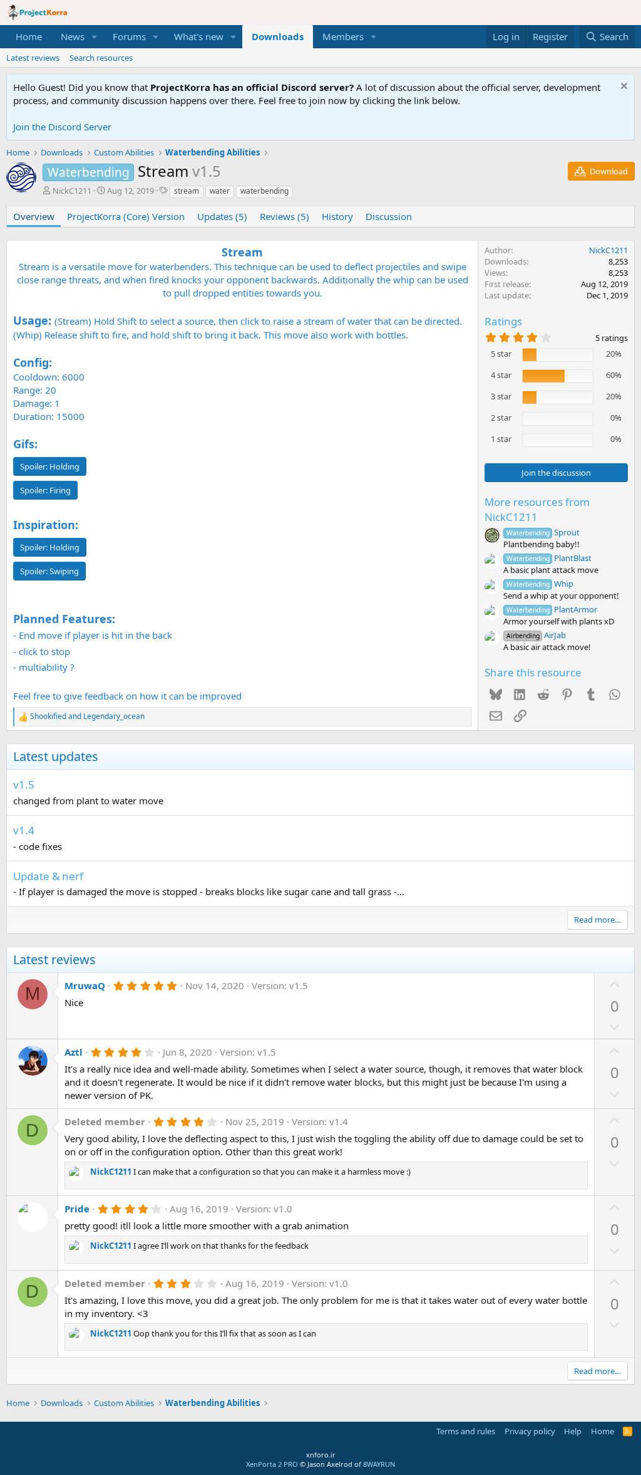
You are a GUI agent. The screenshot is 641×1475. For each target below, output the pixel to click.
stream (186, 191)
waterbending (264, 191)
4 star (501, 375)
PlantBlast (549, 558)
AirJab (536, 635)
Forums (129, 36)
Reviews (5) (284, 216)
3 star (501, 396)
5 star (501, 353)
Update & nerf (48, 876)
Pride (77, 1208)
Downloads (278, 36)
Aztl (73, 1052)
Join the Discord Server (62, 126)
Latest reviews (32, 57)
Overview (33, 216)
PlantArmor (551, 609)
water (220, 191)
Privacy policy (530, 1431)
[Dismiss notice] (622, 87)
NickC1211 (72, 190)
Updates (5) (222, 216)
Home (29, 36)
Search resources (101, 57)
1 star (501, 438)
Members (343, 36)
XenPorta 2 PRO (272, 1464)
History (337, 216)
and (87, 716)
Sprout (543, 532)
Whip (539, 583)
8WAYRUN (379, 1464)
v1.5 (23, 784)
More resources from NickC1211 (537, 509)
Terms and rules (465, 1431)
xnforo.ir (321, 1454)
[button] (94, 36)
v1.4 (23, 830)
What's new (198, 36)
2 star (501, 417)
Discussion (389, 216)
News (73, 36)
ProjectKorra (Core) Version (126, 216)
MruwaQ (84, 985)
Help (573, 1431)
